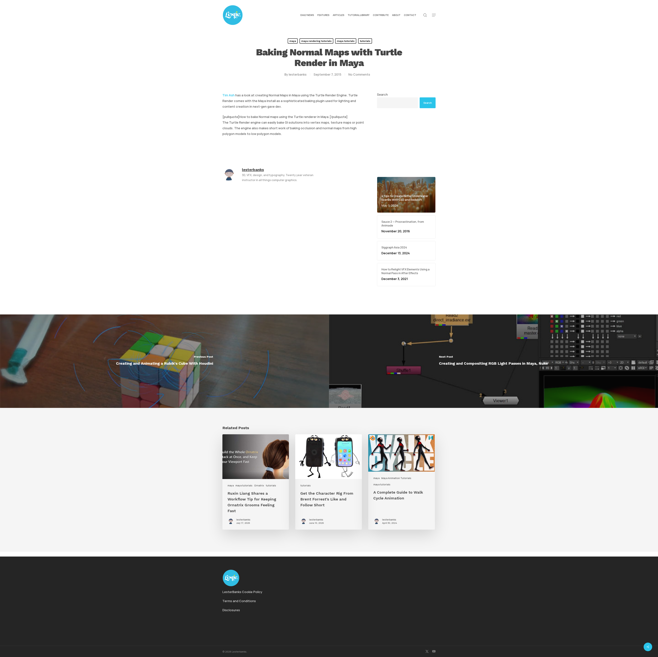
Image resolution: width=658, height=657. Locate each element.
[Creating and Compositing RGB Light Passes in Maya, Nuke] (493, 361)
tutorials (365, 41)
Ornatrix (259, 485)
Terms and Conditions (239, 601)
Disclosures (231, 610)
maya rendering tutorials (316, 41)
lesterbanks (298, 74)
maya (292, 41)
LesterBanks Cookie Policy (242, 592)
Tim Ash (228, 95)
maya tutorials (346, 41)
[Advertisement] (406, 116)
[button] (434, 15)
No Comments (359, 74)
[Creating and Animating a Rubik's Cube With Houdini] (164, 361)
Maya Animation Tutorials (396, 478)
